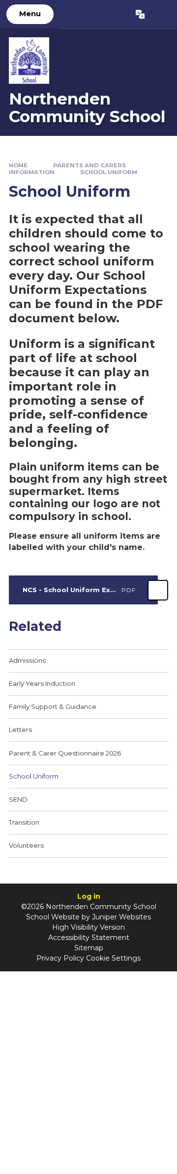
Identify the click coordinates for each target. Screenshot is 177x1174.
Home (18, 165)
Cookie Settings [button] (113, 958)
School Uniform (108, 172)
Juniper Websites (121, 917)
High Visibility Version (88, 927)
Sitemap (88, 947)
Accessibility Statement (88, 937)
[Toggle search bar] (160, 14)
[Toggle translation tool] (140, 14)
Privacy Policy (60, 958)
